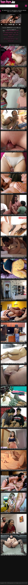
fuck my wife (10, 41)
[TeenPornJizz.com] (7, 2)
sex (17, 32)
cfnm (15, 32)
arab (14, 34)
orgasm (17, 30)
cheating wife (10, 36)
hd (3, 32)
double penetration (9, 32)
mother (10, 34)
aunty (17, 39)
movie (17, 34)
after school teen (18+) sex (9, 39)
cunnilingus (5, 34)
